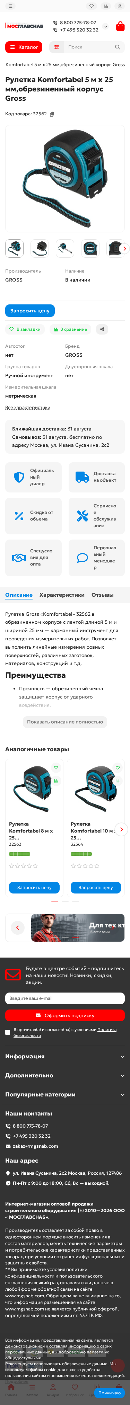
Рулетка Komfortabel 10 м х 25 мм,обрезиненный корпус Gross (94, 831)
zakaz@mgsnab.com (35, 1146)
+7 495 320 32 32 (79, 30)
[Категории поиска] (56, 47)
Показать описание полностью (65, 722)
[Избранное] (91, 6)
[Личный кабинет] (119, 6)
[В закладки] (56, 768)
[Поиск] (117, 47)
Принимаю (109, 1392)
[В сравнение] (56, 781)
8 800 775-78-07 (78, 23)
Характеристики (62, 595)
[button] (5, 248)
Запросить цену (30, 311)
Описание (19, 595)
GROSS (14, 280)
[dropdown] (10, 6)
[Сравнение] (106, 6)
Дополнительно (29, 1075)
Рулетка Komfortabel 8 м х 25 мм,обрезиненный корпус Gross (32, 831)
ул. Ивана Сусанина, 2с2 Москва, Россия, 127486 (67, 1173)
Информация (25, 1056)
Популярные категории (40, 1094)
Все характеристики (27, 407)
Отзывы (103, 595)
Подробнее (16, 1381)
